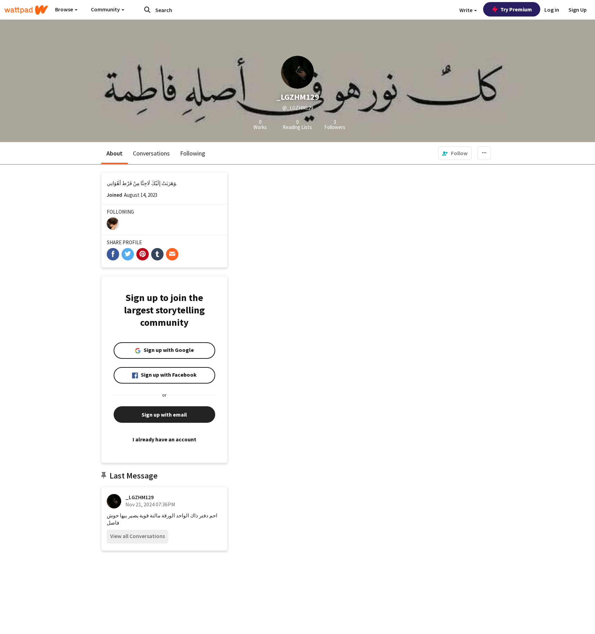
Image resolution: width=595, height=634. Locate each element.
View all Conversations (137, 536)
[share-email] (172, 254)
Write (466, 10)
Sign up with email (164, 414)
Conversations (151, 153)
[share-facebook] (113, 254)
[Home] (26, 10)
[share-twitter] (128, 254)
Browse (64, 9)
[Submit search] (147, 9)
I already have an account (164, 439)
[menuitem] (455, 153)
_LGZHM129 (139, 497)
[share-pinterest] (142, 254)
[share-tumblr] (157, 254)
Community (106, 9)
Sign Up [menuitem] (577, 9)
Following (192, 153)
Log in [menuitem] (551, 9)
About (114, 153)
